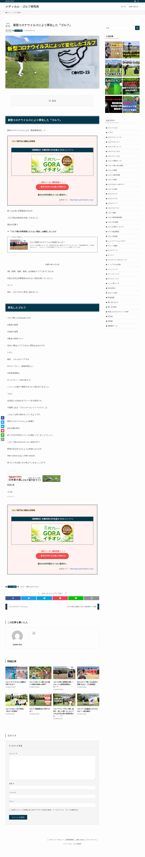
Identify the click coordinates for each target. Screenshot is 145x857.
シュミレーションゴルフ (116, 241)
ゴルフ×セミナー (114, 142)
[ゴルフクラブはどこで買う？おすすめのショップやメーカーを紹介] (113, 50)
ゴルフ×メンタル (114, 156)
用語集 (110, 321)
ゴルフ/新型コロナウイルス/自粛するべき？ (47, 242)
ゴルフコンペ (112, 203)
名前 (11, 783)
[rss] (135, 1)
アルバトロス (112, 128)
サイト (11, 801)
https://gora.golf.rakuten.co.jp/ (81, 200)
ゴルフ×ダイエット (115, 147)
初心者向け (112, 288)
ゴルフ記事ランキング (116, 227)
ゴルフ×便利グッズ (115, 161)
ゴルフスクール (113, 208)
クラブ (110, 132)
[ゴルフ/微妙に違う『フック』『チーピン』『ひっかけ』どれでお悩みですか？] (113, 68)
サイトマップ (91, 840)
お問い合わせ (80, 840)
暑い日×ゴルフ (113, 302)
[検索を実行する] (137, 28)
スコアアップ (112, 250)
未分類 (110, 316)
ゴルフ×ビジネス (114, 151)
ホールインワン (113, 279)
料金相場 (111, 297)
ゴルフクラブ (112, 198)
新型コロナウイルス (32, 587)
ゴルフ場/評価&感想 (115, 217)
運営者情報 (70, 840)
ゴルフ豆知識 (112, 236)
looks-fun (17, 644)
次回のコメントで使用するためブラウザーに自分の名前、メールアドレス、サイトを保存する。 (45, 810)
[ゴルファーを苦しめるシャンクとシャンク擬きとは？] (113, 86)
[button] (13, 598)
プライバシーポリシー (56, 840)
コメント (13, 753)
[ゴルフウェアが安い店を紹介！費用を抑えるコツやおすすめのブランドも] (131, 105)
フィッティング (113, 274)
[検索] (138, 1)
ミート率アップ (113, 283)
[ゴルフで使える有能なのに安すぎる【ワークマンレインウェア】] (131, 68)
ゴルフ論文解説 (113, 231)
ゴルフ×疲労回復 (114, 175)
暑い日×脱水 (112, 307)
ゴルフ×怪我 (112, 170)
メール (12, 792)
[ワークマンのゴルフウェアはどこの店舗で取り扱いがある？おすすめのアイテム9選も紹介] (131, 50)
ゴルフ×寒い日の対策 (115, 165)
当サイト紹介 (112, 293)
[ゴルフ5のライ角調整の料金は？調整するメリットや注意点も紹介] (131, 86)
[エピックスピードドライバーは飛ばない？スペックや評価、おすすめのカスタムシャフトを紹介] (113, 105)
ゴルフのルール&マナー (116, 184)
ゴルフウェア (112, 194)
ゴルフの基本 (112, 189)
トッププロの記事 (114, 264)
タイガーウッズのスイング (117, 260)
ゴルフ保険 (112, 213)
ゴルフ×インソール (115, 137)
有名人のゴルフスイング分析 (118, 312)
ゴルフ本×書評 (113, 222)
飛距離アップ (112, 326)
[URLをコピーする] (91, 598)
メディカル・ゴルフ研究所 (22, 6)
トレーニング (112, 269)
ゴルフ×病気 (18, 30)
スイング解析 (112, 246)
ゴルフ (22, 587)
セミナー (111, 255)
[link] (33, 633)
